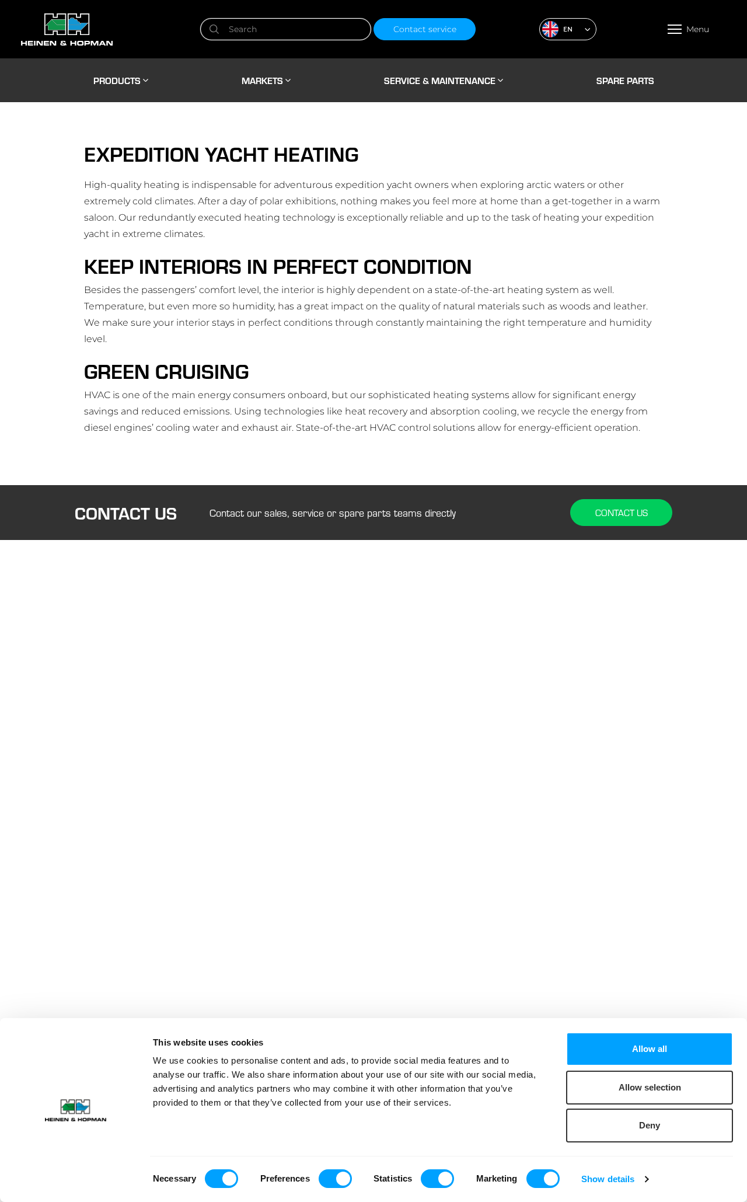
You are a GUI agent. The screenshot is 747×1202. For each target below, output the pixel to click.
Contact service (424, 29)
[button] (567, 29)
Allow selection (650, 1087)
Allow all (649, 1049)
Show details (607, 1179)
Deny (649, 1125)
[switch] (335, 1178)
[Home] (109, 29)
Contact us (621, 512)
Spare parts (625, 80)
